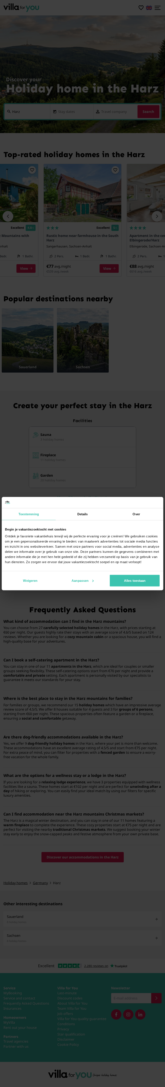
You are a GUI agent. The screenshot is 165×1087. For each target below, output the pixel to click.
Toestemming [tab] (28, 514)
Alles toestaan (134, 580)
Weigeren (30, 580)
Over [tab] (136, 514)
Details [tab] (82, 514)
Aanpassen (80, 580)
